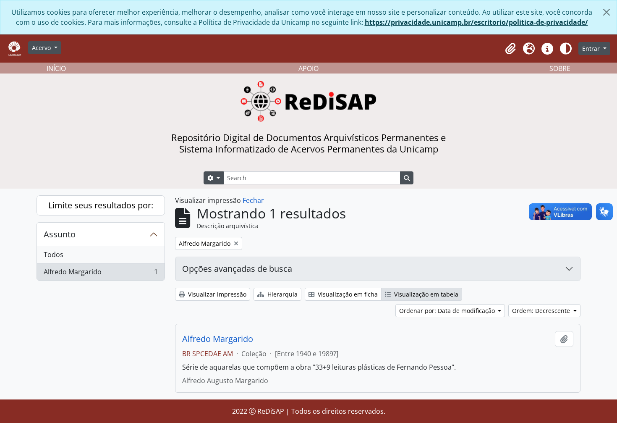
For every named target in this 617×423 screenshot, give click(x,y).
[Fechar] (606, 12)
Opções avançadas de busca (237, 268)
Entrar (591, 49)
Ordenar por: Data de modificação (448, 311)
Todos (53, 254)
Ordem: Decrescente (542, 311)
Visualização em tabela (425, 294)
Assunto (60, 234)
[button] (510, 48)
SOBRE (559, 68)
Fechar (253, 200)
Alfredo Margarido (100, 273)
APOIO (308, 68)
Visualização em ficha (347, 294)
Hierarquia (282, 294)
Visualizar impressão (216, 294)
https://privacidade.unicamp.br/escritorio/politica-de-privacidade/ (476, 22)
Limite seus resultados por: (100, 205)
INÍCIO (56, 68)
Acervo (42, 48)
